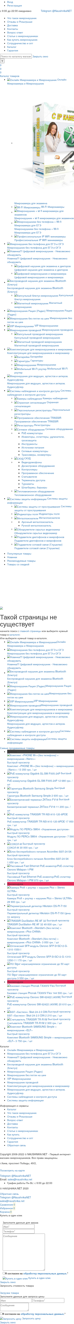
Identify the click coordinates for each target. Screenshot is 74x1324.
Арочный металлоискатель (37, 522)
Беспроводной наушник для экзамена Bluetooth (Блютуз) (35, 680)
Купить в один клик (39, 1278)
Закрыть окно (40, 56)
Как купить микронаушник (22, 39)
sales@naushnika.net (20, 1179)
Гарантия (12, 50)
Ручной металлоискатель (36, 525)
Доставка (12, 25)
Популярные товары (19, 553)
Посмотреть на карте (12, 1170)
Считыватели (29, 476)
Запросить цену (31, 1318)
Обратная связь (16, 1145)
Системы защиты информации (25, 1100)
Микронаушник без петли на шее (26, 1075)
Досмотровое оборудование (38, 466)
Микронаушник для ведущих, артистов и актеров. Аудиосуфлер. (36, 725)
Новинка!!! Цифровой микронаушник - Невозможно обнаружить (37, 665)
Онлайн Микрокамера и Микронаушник (30, 1050)
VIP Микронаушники (45, 701)
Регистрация (14, 5)
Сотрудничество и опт (20, 43)
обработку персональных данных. (45, 1273)
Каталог (11, 47)
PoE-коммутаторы (32, 433)
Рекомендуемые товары (21, 560)
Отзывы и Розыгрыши (19, 21)
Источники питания (33, 447)
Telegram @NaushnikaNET (56, 11)
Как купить (13, 1134)
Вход (10, 2)
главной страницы (30, 631)
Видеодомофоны (32, 462)
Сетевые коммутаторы (35, 451)
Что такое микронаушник (21, 18)
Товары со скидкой (18, 564)
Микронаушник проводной (56, 705)
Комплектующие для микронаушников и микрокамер (38, 1086)
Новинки (12, 557)
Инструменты (29, 444)
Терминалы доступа (33, 480)
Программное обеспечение (38, 473)
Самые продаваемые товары (17, 748)
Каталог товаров (9, 76)
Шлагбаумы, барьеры (34, 487)
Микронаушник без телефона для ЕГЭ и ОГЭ (34, 1053)
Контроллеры (29, 469)
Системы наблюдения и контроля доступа (32, 1096)
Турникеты (28, 483)
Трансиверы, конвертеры (36, 454)
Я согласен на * (36, 1273)
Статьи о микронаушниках (22, 36)
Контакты (12, 29)
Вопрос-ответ (15, 32)
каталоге (14, 634)
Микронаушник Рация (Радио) (25, 1071)
